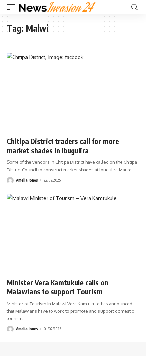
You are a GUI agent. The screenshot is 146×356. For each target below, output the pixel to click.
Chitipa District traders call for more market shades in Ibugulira (63, 146)
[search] (134, 7)
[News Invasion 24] (57, 7)
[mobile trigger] (12, 7)
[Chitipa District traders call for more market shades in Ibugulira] (73, 92)
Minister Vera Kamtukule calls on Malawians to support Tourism (57, 287)
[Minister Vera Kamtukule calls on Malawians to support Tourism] (73, 233)
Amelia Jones (27, 180)
